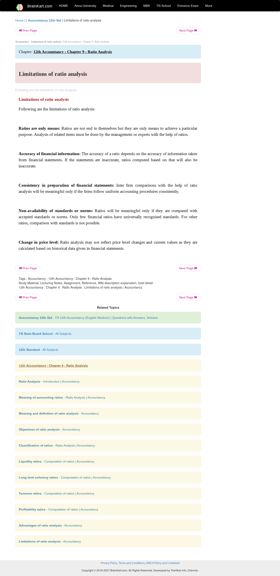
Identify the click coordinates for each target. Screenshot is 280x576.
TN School (163, 5)
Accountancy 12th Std (44, 20)
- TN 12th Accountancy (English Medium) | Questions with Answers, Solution (88, 317)
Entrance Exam (188, 5)
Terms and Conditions (132, 563)
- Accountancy (59, 413)
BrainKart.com (39, 6)
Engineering (128, 5)
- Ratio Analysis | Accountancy (62, 397)
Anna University (85, 5)
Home (19, 20)
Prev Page (29, 30)
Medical (108, 5)
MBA (146, 5)
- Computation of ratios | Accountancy (56, 461)
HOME (63, 5)
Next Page (186, 30)
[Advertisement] (236, 83)
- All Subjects (45, 333)
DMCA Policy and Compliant (163, 563)
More (208, 5)
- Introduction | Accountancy (49, 381)
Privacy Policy (109, 563)
